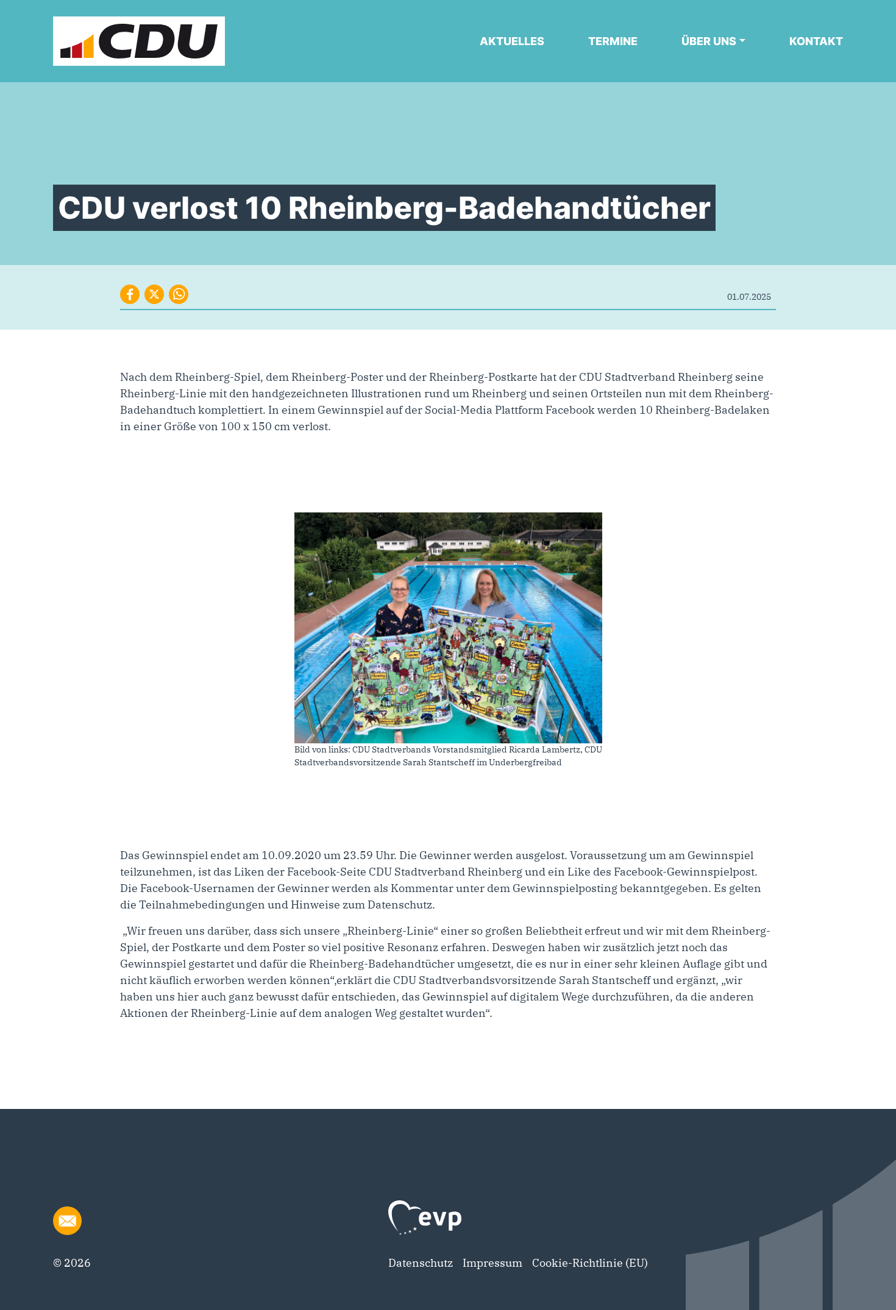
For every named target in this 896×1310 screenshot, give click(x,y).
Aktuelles (512, 41)
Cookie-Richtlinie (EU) (590, 1263)
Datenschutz (420, 1263)
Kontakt (816, 41)
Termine (613, 41)
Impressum (492, 1263)
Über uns (708, 41)
